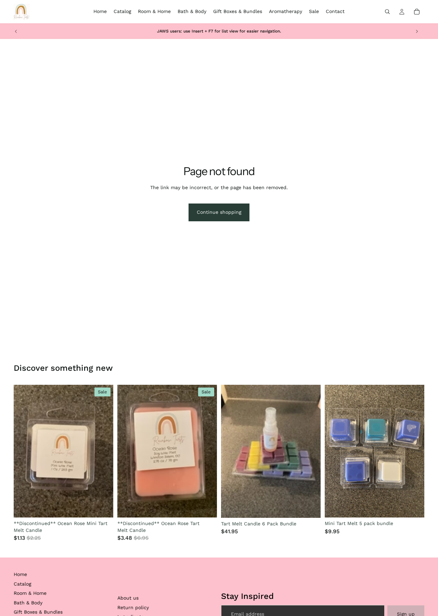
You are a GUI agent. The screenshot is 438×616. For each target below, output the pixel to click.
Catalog (22, 584)
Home (20, 574)
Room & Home (30, 593)
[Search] (387, 11)
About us (128, 598)
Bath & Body (28, 602)
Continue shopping (219, 212)
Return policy (133, 607)
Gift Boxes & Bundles (38, 612)
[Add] (102, 507)
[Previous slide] (16, 31)
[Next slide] (416, 31)
